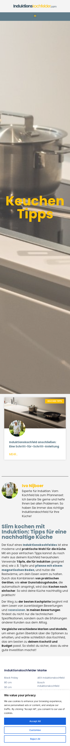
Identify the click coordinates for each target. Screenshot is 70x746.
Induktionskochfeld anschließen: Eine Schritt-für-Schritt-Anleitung (34, 444)
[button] (35, 16)
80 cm (8, 682)
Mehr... (13, 454)
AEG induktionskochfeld (50, 677)
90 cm (8, 687)
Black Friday (11, 677)
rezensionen (16, 610)
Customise (35, 730)
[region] (35, 718)
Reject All (35, 738)
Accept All (35, 721)
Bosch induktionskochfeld (48, 684)
